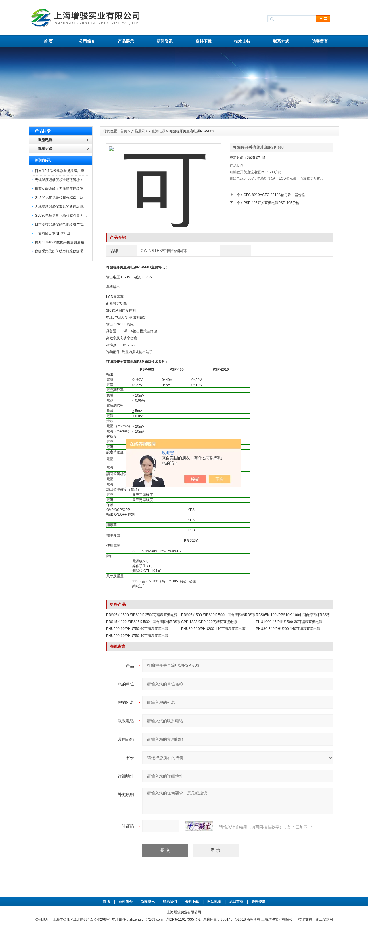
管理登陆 (258, 902)
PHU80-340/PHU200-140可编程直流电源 (288, 629)
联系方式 (281, 41)
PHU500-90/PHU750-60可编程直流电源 (137, 629)
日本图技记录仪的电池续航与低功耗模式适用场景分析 (76, 224)
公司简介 (87, 41)
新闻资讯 (165, 41)
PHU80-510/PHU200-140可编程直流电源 (213, 629)
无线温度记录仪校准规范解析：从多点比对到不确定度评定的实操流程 (88, 180)
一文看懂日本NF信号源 (52, 233)
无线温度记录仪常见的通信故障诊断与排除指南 (71, 207)
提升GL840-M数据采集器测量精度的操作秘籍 (70, 242)
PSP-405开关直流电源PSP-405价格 (271, 203)
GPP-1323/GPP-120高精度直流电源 (209, 622)
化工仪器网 (324, 919)
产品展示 (126, 41)
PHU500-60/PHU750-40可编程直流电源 (137, 636)
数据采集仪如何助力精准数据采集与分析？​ (67, 251)
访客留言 (320, 41)
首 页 (48, 41)
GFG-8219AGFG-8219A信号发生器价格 (274, 195)
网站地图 (214, 902)
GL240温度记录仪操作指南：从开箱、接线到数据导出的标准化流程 (87, 198)
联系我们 (170, 902)
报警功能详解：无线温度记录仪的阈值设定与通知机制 (76, 189)
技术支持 (242, 41)
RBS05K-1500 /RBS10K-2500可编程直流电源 (141, 615)
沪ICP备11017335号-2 (183, 919)
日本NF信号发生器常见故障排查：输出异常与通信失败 (77, 171)
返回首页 (236, 902)
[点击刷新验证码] (199, 826)
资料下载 (203, 41)
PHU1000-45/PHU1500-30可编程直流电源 (289, 622)
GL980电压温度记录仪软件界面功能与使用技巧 (71, 216)
